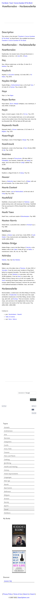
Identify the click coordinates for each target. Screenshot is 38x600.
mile (19, 56)
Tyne (32, 85)
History (6, 470)
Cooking (7, 459)
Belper (28, 181)
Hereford (4, 66)
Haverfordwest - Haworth (15, 314)
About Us (26, 594)
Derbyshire (10, 181)
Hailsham (27, 202)
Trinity (3, 193)
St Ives (26, 114)
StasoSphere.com (23, 597)
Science (6, 499)
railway (28, 160)
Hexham (12, 87)
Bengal (24, 140)
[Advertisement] (19, 18)
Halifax (30, 249)
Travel (6, 509)
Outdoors (7, 513)
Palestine (22, 268)
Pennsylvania (17, 158)
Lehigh (22, 162)
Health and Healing (10, 467)
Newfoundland (19, 191)
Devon (11, 103)
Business (7, 438)
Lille (4, 150)
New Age (7, 481)
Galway (22, 173)
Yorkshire (28, 247)
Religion (7, 495)
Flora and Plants (9, 456)
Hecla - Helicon (13, 319)
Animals (7, 427)
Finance (6, 452)
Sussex (15, 129)
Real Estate (8, 488)
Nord (25, 148)
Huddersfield (13, 295)
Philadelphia (5, 160)
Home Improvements (11, 474)
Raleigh (16, 103)
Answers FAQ (8, 581)
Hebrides (4, 260)
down (19, 276)
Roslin (25, 56)
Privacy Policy (7, 594)
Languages (7, 477)
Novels (6, 484)
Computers (7, 442)
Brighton (4, 131)
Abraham (14, 274)
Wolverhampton (25, 216)
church (3, 280)
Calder (15, 249)
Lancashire (11, 74)
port (13, 191)
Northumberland (15, 85)
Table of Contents (10, 316)
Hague (11, 95)
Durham (10, 235)
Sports (6, 506)
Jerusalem (4, 270)
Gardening (7, 463)
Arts (5, 435)
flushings (15, 299)
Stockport (29, 224)
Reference (7, 491)
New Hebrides (16, 260)
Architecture (8, 431)
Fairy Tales (8, 449)
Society (6, 502)
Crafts (6, 445)
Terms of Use (17, 594)
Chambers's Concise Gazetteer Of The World (14, 40)
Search (32, 594)
